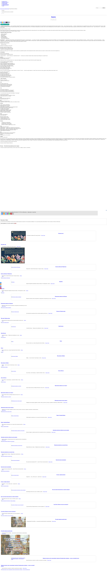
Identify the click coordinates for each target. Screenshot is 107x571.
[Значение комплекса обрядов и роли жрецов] (17, 430)
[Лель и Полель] (13, 371)
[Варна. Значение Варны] (15, 415)
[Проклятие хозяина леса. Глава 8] (6, 396)
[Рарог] (12, 341)
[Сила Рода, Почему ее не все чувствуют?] (7, 515)
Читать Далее (43, 235)
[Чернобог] (2, 292)
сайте (15, 223)
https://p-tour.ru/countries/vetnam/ (4, 8)
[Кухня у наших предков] (15, 475)
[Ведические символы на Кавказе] (6, 307)
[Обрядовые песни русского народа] (6, 411)
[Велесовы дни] (18, 240)
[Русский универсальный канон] (15, 554)
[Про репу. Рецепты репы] (15, 311)
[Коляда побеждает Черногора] (15, 267)
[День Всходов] (13, 326)
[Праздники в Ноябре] (14, 356)
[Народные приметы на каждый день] (16, 445)
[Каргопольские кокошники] (15, 460)
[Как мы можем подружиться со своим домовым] (8, 500)
